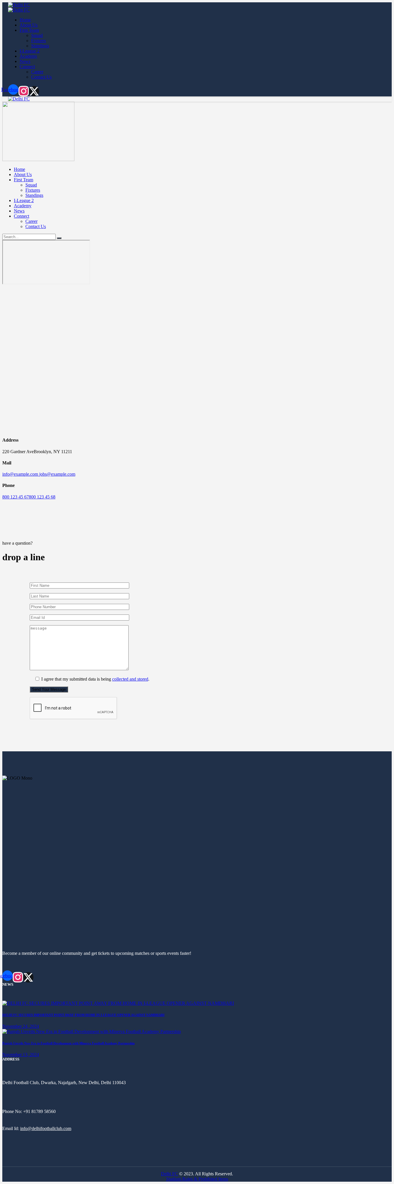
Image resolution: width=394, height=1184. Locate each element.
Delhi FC (169, 1173)
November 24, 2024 (20, 1026)
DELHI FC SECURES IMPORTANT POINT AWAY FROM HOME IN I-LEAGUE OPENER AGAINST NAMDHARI (83, 1015)
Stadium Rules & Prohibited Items (197, 1178)
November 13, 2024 (20, 1054)
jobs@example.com (57, 474)
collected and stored (130, 679)
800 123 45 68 (42, 496)
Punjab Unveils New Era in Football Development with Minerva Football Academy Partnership (68, 1043)
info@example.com (20, 474)
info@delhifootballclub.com (45, 1128)
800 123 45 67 (15, 496)
